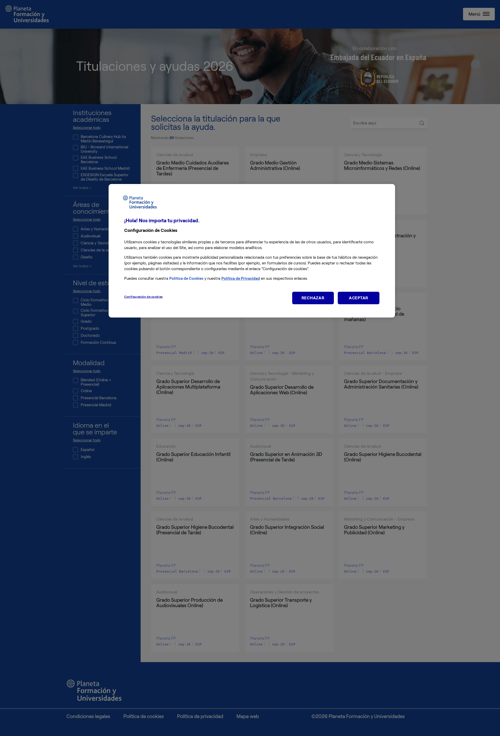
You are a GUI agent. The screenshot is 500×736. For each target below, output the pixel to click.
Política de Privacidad (240, 278)
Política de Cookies (186, 278)
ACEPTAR (358, 298)
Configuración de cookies (143, 296)
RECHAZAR (313, 298)
